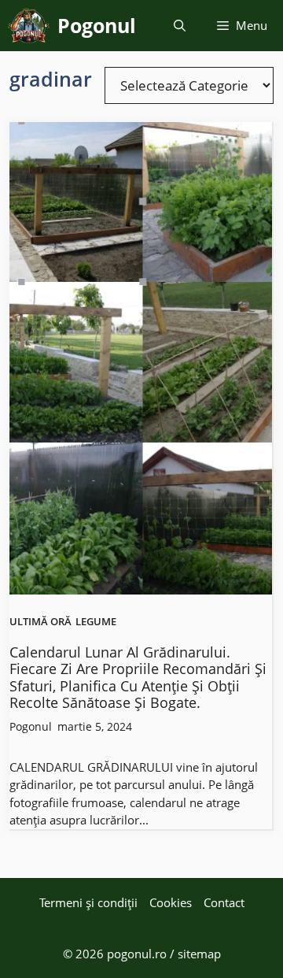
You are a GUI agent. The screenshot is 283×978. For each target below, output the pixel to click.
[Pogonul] (29, 25)
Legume (95, 622)
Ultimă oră (40, 622)
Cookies (170, 902)
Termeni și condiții (88, 902)
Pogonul (96, 25)
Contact (224, 902)
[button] (179, 25)
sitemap (199, 953)
